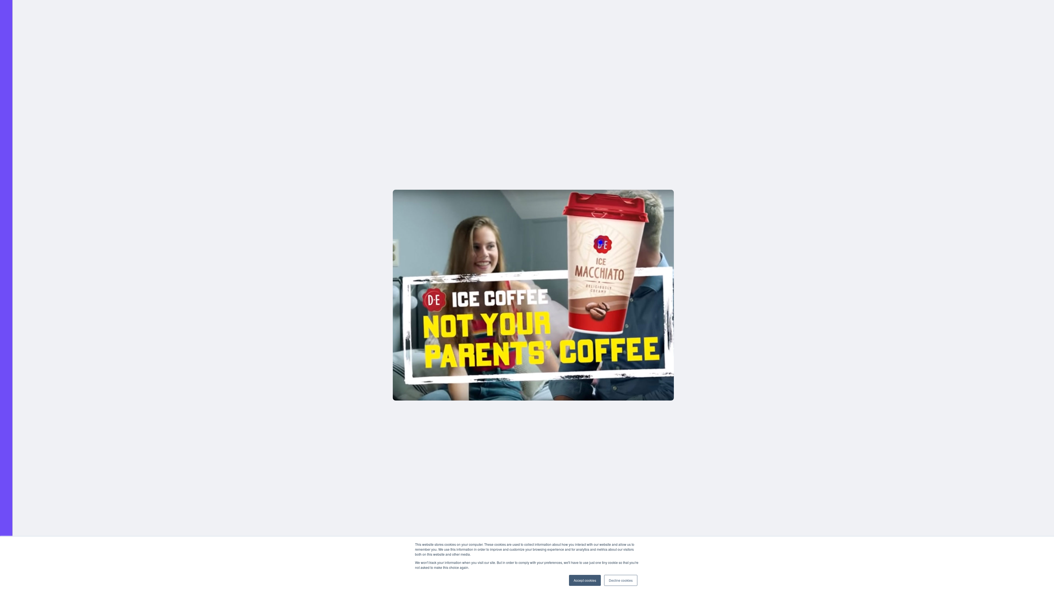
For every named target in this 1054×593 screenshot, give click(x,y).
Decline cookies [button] (621, 580)
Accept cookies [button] (585, 580)
